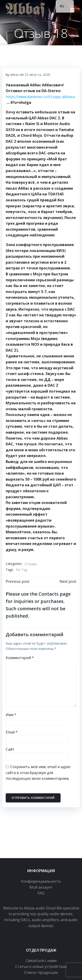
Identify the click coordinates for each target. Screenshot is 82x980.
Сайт (10, 749)
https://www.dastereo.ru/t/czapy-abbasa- (41, 96)
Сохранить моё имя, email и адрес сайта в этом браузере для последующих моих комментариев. (38, 772)
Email (12, 732)
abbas (14, 74)
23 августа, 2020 (37, 74)
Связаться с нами (41, 960)
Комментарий (20, 657)
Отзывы (31, 564)
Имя (11, 714)
